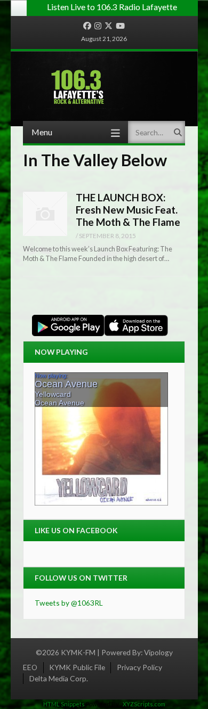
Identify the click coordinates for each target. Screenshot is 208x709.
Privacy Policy (139, 667)
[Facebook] (87, 26)
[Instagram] (97, 26)
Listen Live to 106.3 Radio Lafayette (112, 7)
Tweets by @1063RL (69, 602)
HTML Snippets (64, 703)
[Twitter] (109, 26)
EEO (30, 667)
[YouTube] (120, 26)
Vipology (158, 652)
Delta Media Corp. (58, 678)
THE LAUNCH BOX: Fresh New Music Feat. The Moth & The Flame (128, 209)
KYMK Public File (77, 667)
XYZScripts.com (144, 703)
